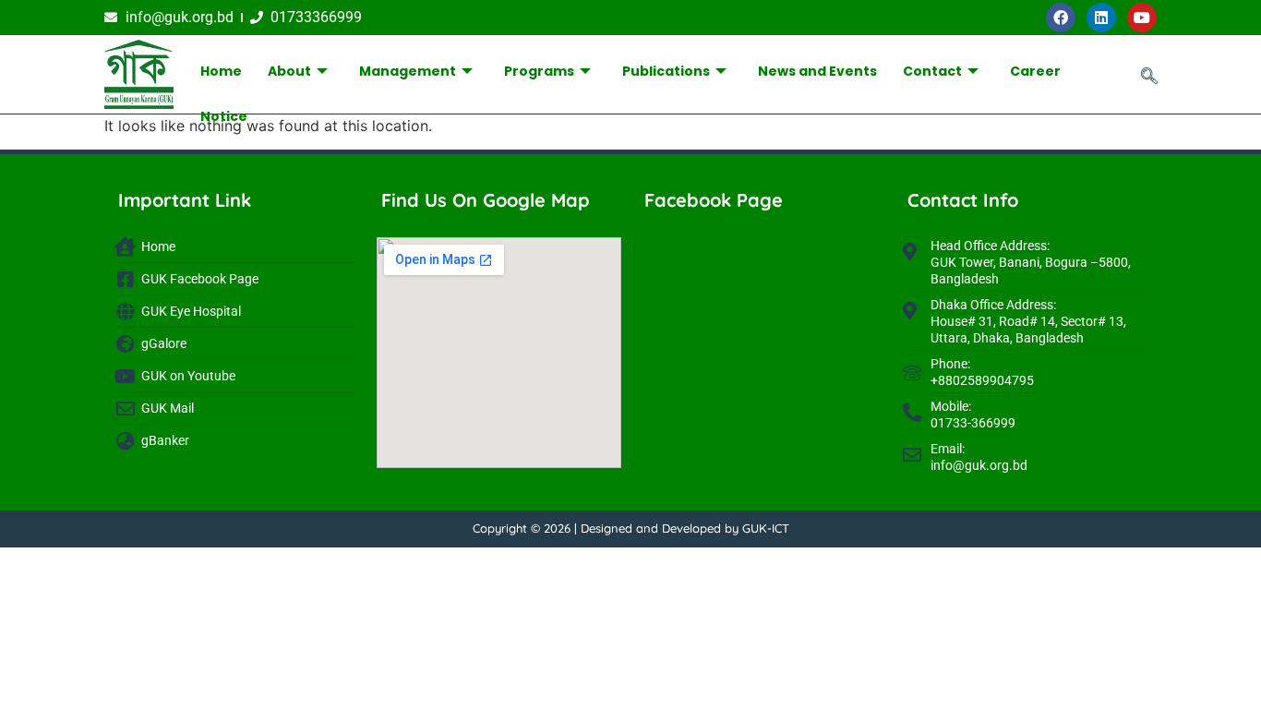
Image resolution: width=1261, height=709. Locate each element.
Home (221, 71)
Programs (539, 71)
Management (407, 71)
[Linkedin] (1101, 17)
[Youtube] (1142, 17)
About (289, 71)
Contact (932, 71)
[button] (1149, 77)
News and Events (817, 71)
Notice (223, 116)
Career (1035, 71)
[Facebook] (1060, 17)
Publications (666, 71)
